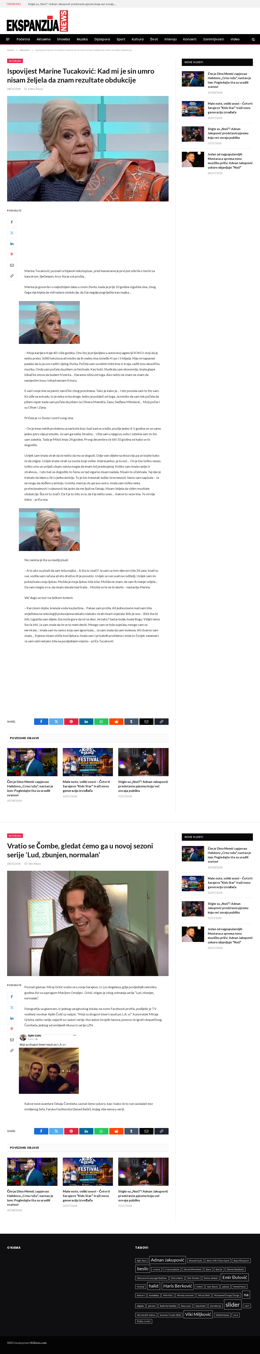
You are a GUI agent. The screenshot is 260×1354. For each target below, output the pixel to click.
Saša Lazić (186, 1305)
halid (153, 1285)
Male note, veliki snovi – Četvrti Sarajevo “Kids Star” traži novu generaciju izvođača (86, 786)
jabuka (225, 1286)
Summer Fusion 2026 (170, 1315)
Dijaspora (102, 39)
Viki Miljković (198, 1314)
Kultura (138, 39)
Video (235, 39)
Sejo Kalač (200, 1305)
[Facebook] (11, 222)
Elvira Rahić (177, 1278)
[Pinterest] (11, 254)
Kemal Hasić (239, 1286)
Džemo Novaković (235, 1269)
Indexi (199, 1286)
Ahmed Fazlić (195, 1260)
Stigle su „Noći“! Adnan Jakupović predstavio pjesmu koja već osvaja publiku (73, 4)
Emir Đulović (234, 1277)
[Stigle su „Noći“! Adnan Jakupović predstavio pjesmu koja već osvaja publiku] (143, 762)
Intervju (171, 39)
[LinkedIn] (11, 243)
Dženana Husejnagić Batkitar (152, 1278)
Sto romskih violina (146, 1315)
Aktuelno (44, 39)
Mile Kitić (168, 1295)
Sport (121, 39)
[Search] (253, 39)
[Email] (11, 265)
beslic (142, 1268)
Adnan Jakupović (167, 1260)
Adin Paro (141, 1260)
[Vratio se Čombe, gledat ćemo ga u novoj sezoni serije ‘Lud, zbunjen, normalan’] (88, 923)
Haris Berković (177, 1285)
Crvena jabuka (172, 1269)
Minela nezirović (185, 1295)
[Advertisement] (98, 238)
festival (140, 1286)
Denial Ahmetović (193, 1269)
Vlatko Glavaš (222, 1315)
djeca (208, 1269)
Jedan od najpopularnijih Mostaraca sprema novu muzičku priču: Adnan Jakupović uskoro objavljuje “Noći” (230, 160)
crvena (156, 1269)
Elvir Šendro (193, 1278)
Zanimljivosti (213, 39)
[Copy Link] (11, 275)
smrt (247, 1305)
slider (233, 1304)
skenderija (215, 1305)
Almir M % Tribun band (218, 1260)
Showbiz (63, 39)
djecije (219, 1269)
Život (154, 39)
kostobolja (154, 1295)
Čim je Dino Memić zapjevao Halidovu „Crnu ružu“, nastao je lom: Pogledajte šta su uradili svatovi (30, 788)
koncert (141, 1295)
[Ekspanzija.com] (37, 21)
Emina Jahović (211, 1278)
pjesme (152, 1305)
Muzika (82, 39)
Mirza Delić (204, 1295)
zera (235, 1315)
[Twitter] (11, 232)
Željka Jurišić (144, 1321)
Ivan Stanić (212, 1286)
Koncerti (189, 39)
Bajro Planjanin (241, 1260)
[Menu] (8, 39)
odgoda (140, 1305)
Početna (23, 39)
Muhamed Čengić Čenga (226, 1295)
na (246, 1294)
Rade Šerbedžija (168, 1305)
